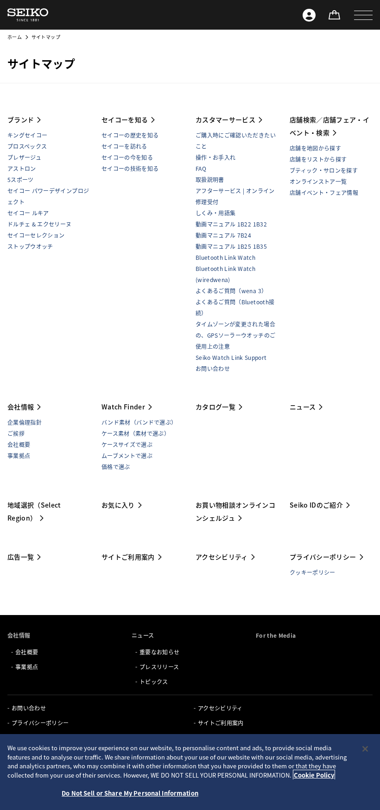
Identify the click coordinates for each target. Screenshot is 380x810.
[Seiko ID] (309, 15)
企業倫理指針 (24, 422)
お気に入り (118, 504)
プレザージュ (24, 157)
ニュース (303, 406)
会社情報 (20, 406)
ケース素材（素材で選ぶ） (135, 433)
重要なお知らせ (159, 652)
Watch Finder (123, 406)
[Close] (365, 749)
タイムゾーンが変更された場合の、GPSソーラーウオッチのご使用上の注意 (235, 335)
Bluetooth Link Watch (225, 257)
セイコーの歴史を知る (130, 135)
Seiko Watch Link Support (231, 357)
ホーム (14, 36)
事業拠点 (18, 455)
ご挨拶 (16, 433)
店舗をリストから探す (318, 159)
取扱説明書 (210, 179)
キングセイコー (27, 135)
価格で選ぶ (115, 467)
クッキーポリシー (313, 572)
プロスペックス (27, 146)
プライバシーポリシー (323, 556)
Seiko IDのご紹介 (316, 504)
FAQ (201, 168)
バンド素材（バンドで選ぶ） (139, 422)
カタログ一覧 (215, 406)
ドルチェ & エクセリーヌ (39, 224)
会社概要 (18, 444)
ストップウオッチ (30, 246)
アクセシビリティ (222, 556)
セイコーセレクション (36, 235)
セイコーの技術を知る (130, 168)
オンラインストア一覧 (318, 181)
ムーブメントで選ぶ (126, 455)
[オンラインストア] (334, 15)
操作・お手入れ (215, 157)
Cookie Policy (314, 775)
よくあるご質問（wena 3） (231, 291)
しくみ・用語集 (215, 213)
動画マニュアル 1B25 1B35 (231, 246)
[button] (363, 15)
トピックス (153, 681)
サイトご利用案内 (128, 556)
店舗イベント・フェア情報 (324, 192)
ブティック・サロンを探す (324, 170)
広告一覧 (20, 556)
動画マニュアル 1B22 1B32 (231, 224)
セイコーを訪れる (124, 146)
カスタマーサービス (225, 119)
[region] (190, 772)
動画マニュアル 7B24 (223, 235)
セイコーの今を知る (127, 157)
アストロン (21, 168)
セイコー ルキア (28, 213)
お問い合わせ (213, 368)
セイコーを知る (124, 119)
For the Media (276, 635)
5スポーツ (20, 179)
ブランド (20, 119)
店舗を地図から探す (315, 148)
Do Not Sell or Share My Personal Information (130, 793)
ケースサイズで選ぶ (126, 444)
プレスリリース (159, 667)
